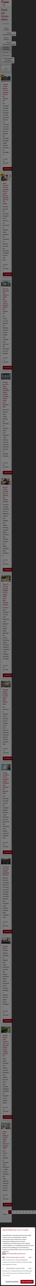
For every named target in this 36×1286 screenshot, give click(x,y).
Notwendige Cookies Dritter (15, 1268)
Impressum (22, 1253)
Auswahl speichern (12, 1282)
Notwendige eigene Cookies (15, 1257)
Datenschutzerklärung (12, 1253)
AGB (3, 1253)
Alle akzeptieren (27, 1282)
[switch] (3, 1268)
